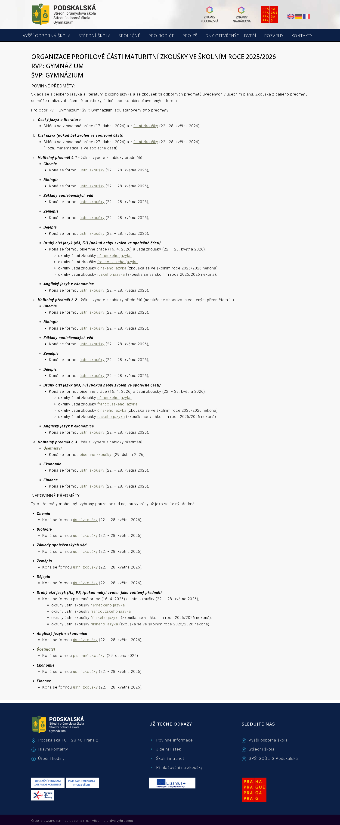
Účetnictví (52, 448)
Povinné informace (174, 740)
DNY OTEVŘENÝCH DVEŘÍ (230, 35)
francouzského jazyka (117, 262)
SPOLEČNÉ (129, 35)
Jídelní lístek (168, 749)
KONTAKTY (301, 35)
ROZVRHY (274, 35)
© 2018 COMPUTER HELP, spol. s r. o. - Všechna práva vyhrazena (82, 820)
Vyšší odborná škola (268, 740)
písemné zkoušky (95, 454)
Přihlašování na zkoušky (179, 767)
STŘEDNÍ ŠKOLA (94, 35)
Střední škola (262, 749)
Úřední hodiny (51, 758)
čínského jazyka (112, 268)
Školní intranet (170, 758)
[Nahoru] (323, 815)
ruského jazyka (111, 274)
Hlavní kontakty (53, 749)
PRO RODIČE (161, 35)
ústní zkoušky (145, 126)
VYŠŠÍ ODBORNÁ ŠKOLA (47, 35)
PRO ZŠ (189, 35)
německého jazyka (114, 255)
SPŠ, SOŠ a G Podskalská (273, 758)
